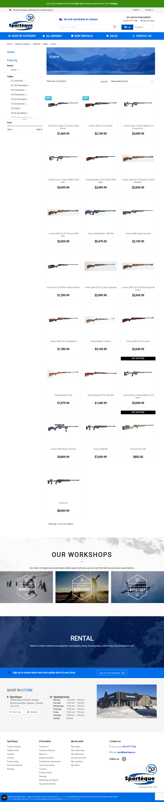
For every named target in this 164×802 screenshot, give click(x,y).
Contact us (44, 746)
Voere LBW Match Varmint (63, 449)
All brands (53, 35)
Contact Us (143, 35)
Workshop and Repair (48, 780)
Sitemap (43, 776)
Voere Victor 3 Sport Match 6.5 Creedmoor (138, 127)
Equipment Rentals (47, 784)
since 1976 (62, 797)
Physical (10, 799)
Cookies (43, 769)
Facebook (124, 759)
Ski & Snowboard (14, 765)
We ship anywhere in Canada (81, 19)
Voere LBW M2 (101, 449)
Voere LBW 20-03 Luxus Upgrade (101, 287)
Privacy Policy (45, 772)
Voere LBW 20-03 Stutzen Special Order (138, 288)
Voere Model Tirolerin (100, 341)
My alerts (75, 765)
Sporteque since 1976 (148, 787)
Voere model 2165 (63, 395)
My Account (77, 741)
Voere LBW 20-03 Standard (63, 341)
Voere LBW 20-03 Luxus (138, 341)
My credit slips (78, 750)
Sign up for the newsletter (111, 673)
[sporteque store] (127, 701)
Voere (11, 52)
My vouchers (77, 761)
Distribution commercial (49, 761)
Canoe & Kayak (13, 746)
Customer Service (47, 750)
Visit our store (149, 21)
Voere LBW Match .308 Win (101, 233)
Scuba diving (12, 761)
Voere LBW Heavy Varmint (138, 233)
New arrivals (83, 35)
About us (43, 754)
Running (10, 769)
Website (34, 712)
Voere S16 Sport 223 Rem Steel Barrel (63, 127)
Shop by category (24, 35)
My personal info (78, 758)
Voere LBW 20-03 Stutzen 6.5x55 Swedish (138, 180)
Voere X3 (63, 503)
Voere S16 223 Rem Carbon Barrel (63, 287)
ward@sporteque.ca (126, 752)
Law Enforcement (47, 765)
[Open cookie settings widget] (4, 798)
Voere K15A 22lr (138, 449)
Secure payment (46, 758)
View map (16, 712)
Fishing (10, 758)
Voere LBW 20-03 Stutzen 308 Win (63, 234)
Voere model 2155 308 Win (101, 395)
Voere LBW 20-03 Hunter (101, 125)
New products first (132, 81)
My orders (75, 746)
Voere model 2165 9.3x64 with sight (101, 180)
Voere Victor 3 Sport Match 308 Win (63, 180)
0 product (139, 27)
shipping (32, 799)
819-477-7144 (131, 21)
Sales (113, 35)
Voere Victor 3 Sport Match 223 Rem (138, 396)
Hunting (10, 754)
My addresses (77, 754)
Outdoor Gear (13, 750)
